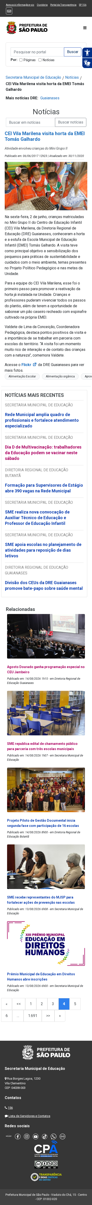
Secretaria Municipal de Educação (33, 77)
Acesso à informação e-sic (20, 5)
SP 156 (82, 5)
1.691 (32, 1015)
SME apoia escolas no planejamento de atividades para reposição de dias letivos (43, 550)
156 (10, 1107)
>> (48, 1015)
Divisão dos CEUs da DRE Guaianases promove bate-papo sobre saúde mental (44, 585)
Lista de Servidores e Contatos (29, 1116)
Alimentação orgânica (60, 376)
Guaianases (49, 98)
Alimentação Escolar (22, 376)
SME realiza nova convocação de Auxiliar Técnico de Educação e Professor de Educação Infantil (37, 517)
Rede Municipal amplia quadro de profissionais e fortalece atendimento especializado (42, 420)
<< (19, 1004)
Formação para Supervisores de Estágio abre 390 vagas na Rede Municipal (44, 488)
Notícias (48, 60)
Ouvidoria (42, 5)
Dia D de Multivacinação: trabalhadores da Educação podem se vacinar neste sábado (43, 452)
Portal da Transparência (63, 5)
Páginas (30, 60)
